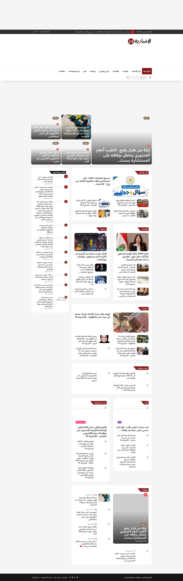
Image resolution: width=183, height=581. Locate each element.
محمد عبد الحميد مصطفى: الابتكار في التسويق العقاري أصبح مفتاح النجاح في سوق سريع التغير (45, 301)
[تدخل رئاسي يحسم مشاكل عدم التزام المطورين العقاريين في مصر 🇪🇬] (109, 539)
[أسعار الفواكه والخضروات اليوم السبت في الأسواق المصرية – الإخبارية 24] (142, 203)
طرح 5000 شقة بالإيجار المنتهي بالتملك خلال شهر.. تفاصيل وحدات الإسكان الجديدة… (133, 256)
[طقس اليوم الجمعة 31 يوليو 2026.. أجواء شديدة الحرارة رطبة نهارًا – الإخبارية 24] (104, 214)
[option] (91, 139)
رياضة (93, 71)
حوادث (125, 71)
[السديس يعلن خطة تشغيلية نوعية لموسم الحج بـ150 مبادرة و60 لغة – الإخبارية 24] (147, 385)
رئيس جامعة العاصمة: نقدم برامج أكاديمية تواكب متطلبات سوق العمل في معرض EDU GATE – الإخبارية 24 (84, 458)
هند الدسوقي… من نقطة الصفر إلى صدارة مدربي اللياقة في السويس (44, 254)
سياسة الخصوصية (46, 577)
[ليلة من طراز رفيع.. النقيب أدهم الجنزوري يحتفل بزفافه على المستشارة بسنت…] (122, 139)
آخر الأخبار (136, 71)
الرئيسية (146, 71)
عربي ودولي (104, 71)
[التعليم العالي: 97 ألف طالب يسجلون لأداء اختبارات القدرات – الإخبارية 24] (104, 203)
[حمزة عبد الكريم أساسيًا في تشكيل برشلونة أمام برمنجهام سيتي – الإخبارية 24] (106, 289)
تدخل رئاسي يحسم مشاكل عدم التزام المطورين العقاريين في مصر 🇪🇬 (86, 543)
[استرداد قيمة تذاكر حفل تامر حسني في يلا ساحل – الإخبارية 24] (147, 435)
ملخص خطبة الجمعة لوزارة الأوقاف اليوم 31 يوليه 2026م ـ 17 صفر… (124, 213)
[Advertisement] (91, 15)
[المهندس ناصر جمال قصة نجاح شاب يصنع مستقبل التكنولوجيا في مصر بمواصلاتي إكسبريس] (109, 509)
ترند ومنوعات (74, 71)
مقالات (62, 71)
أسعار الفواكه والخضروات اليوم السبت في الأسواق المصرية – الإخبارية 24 (107, 32)
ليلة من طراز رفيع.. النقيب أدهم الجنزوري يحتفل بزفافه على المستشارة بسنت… (123, 155)
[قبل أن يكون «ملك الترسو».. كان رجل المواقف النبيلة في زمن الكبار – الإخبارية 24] (147, 445)
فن (85, 71)
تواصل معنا (57, 577)
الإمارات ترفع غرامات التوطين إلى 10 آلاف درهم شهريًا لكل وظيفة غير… (124, 375)
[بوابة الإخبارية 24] (139, 41)
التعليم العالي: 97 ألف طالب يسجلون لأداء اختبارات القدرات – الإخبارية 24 (86, 202)
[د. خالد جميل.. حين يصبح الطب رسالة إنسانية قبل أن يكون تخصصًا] (60, 278)
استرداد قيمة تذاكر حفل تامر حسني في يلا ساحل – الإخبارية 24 (126, 437)
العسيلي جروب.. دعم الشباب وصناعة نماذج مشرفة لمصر (45, 179)
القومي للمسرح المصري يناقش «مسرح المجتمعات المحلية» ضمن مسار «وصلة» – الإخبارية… (125, 462)
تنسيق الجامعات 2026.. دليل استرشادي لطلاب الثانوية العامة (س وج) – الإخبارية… (92, 181)
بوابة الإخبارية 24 (129, 577)
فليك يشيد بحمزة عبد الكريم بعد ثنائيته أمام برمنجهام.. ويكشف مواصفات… (91, 256)
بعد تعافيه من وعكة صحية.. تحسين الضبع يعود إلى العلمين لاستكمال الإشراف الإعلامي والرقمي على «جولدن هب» (43, 242)
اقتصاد (116, 71)
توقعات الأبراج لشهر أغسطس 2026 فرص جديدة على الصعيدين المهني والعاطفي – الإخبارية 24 (85, 472)
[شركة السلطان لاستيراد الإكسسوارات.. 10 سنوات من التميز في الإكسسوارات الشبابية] (104, 498)
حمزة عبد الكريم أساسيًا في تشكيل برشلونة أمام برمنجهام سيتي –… (84, 291)
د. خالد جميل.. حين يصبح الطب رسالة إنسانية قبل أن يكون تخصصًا (44, 277)
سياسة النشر (36, 577)
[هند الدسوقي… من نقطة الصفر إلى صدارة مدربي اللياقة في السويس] (60, 255)
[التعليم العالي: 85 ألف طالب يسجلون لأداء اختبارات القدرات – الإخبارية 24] (106, 441)
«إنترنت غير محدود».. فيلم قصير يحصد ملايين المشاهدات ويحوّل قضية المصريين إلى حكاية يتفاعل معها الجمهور (44, 191)
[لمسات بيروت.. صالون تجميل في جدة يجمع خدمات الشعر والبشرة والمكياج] (60, 265)
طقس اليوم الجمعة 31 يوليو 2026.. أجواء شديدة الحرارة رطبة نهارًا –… (86, 213)
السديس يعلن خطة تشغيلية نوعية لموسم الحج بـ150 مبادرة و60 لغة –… (124, 387)
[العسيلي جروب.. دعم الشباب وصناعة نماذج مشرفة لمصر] (60, 180)
